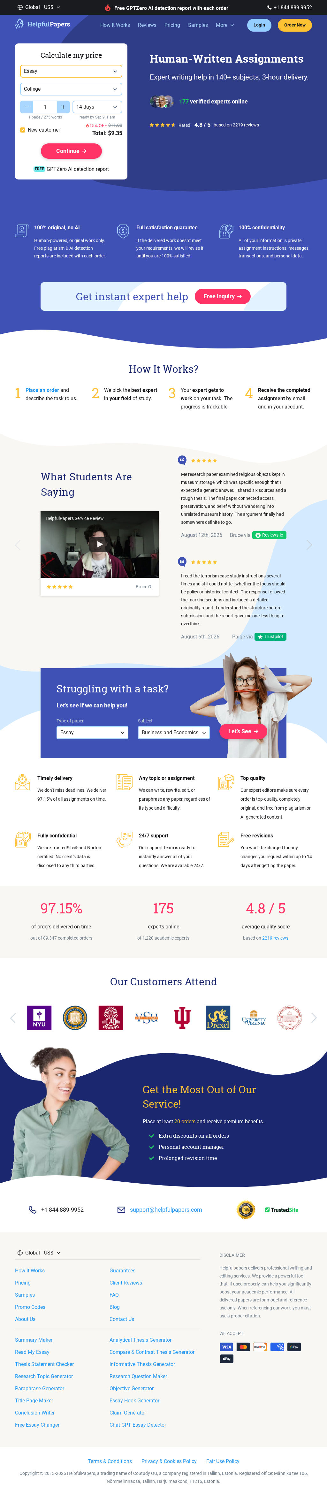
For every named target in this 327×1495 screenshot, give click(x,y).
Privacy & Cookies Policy (169, 1461)
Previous (17, 545)
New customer (44, 130)
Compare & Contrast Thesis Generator (152, 1352)
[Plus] (63, 107)
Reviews (147, 25)
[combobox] (71, 71)
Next (309, 545)
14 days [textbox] (85, 107)
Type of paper (70, 720)
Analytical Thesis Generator (140, 1340)
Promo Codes (30, 1307)
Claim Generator (128, 1413)
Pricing (172, 25)
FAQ (114, 1295)
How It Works (115, 25)
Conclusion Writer (35, 1413)
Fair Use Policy (223, 1461)
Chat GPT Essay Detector (138, 1425)
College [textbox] (32, 89)
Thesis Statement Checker (44, 1364)
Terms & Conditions (110, 1461)
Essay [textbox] (30, 71)
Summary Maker (33, 1340)
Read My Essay (32, 1352)
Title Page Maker (34, 1401)
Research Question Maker (138, 1376)
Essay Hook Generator (134, 1401)
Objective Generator (132, 1388)
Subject (145, 720)
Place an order (42, 390)
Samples (198, 25)
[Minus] (26, 107)
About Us (25, 1319)
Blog (115, 1307)
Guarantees (122, 1271)
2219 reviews (275, 938)
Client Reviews (126, 1283)
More (221, 25)
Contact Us (122, 1319)
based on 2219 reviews (236, 124)
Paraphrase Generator (39, 1388)
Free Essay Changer (37, 1425)
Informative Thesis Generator (142, 1364)
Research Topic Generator (44, 1376)
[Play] (99, 544)
